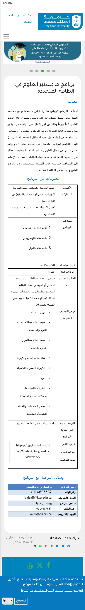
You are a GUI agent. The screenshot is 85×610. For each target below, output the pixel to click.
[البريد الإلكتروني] (35, 547)
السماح (21, 601)
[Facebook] (68, 547)
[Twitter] (52, 547)
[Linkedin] (57, 547)
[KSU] (60, 19)
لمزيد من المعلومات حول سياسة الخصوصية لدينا (52, 590)
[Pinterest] (46, 547)
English (7, 3)
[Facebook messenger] (63, 547)
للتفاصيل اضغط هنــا (43, 62)
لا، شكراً (7, 601)
